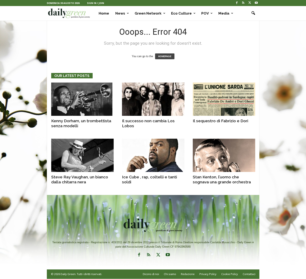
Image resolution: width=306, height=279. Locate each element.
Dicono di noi (151, 274)
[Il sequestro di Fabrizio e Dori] (224, 99)
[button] (253, 13)
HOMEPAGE (164, 56)
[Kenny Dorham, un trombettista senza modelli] (82, 99)
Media (223, 13)
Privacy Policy (207, 274)
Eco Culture (181, 13)
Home (104, 13)
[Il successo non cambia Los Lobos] (153, 99)
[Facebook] (236, 3)
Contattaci (249, 274)
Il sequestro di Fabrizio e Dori (220, 121)
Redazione (188, 274)
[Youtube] (256, 3)
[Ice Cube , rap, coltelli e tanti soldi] (153, 155)
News (120, 13)
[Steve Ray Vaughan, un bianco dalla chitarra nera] (82, 155)
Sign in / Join (95, 3)
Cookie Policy (229, 274)
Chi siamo (170, 274)
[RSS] (243, 3)
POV (205, 13)
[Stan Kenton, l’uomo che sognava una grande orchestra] (224, 155)
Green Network (148, 13)
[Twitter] (249, 3)
